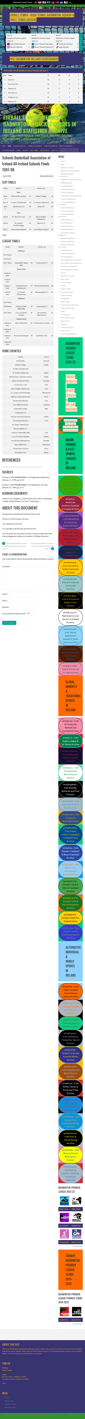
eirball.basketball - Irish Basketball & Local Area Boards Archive (70, 520)
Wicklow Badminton (68, 238)
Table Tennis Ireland (68, 308)
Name (5, 594)
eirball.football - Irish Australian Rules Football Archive (70, 756)
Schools (50, 176)
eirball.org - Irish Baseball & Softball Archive (70, 552)
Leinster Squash (66, 295)
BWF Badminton (66, 183)
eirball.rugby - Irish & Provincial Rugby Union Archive (70, 600)
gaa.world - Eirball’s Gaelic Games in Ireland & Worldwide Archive (70, 486)
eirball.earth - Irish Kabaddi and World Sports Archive (70, 1071)
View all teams (78, 1246)
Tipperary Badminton (68, 253)
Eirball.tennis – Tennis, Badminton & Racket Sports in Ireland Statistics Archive (39, 124)
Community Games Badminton (71, 196)
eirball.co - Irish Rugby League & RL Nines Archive (70, 741)
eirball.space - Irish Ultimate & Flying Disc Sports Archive (71, 1038)
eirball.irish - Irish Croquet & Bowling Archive (70, 817)
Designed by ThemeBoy (76, 1414)
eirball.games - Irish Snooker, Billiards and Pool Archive (70, 789)
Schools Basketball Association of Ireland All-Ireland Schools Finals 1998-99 (42, 546)
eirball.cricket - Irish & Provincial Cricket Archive (70, 669)
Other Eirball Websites (69, 334)
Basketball (43, 176)
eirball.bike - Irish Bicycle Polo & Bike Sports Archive (70, 1155)
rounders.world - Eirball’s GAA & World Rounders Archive (70, 903)
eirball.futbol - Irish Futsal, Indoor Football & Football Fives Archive (70, 834)
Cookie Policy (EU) (67, 327)
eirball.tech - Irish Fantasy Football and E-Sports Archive (70, 1008)
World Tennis (65, 321)
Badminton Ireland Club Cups (71, 179)
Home (4, 146)
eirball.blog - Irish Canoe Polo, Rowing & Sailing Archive (70, 1121)
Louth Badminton (67, 223)
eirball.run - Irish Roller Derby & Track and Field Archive (70, 1088)
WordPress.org (10, 1407)
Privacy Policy (65, 331)
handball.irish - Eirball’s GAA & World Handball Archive (71, 886)
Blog (9, 146)
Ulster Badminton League (69, 270)
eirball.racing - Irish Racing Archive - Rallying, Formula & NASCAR (70, 1173)
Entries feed (9, 1401)
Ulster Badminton (8, 150)
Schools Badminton (67, 192)
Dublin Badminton (67, 220)
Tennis (18, 150)
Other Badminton (67, 186)
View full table (78, 106)
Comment (6, 566)
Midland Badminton (67, 229)
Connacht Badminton (35, 146)
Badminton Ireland (19, 146)
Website (5, 607)
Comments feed (10, 1404)
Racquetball (65, 298)
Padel (63, 311)
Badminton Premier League (70, 171)
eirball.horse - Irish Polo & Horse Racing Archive (70, 1138)
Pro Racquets (44, 150)
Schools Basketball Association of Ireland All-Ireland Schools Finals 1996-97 (14, 546)
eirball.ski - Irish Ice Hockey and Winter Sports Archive (70, 537)
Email (5, 600)
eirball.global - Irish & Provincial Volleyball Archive (70, 584)
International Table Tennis (70, 305)
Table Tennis (34, 150)
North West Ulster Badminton (71, 263)
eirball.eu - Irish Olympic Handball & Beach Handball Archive (70, 852)
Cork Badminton (66, 250)
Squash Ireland (66, 289)
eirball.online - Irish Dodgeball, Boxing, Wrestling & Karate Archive (70, 1105)
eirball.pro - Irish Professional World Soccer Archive (70, 772)
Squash (25, 150)
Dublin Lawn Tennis (67, 276)
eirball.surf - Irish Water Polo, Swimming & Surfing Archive (70, 869)
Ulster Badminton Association (71, 260)
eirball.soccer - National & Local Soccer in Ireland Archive (70, 617)
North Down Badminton (69, 266)
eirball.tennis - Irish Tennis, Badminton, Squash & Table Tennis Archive (70, 636)
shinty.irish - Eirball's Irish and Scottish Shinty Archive (70, 1054)
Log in (7, 1398)
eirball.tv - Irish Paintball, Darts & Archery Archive (70, 1023)
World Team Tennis (67, 318)
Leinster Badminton (50, 146)
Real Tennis (65, 279)
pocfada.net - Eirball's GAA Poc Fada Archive (70, 917)
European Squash (67, 292)
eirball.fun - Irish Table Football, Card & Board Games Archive (70, 991)
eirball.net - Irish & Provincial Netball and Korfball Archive (70, 726)
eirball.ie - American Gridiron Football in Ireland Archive (70, 504)
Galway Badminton (67, 208)
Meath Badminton (67, 226)
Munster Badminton (65, 146)
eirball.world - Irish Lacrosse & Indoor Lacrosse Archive (71, 567)
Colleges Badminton (68, 189)
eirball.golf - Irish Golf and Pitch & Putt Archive (70, 804)
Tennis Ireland (66, 282)
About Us (55, 150)
